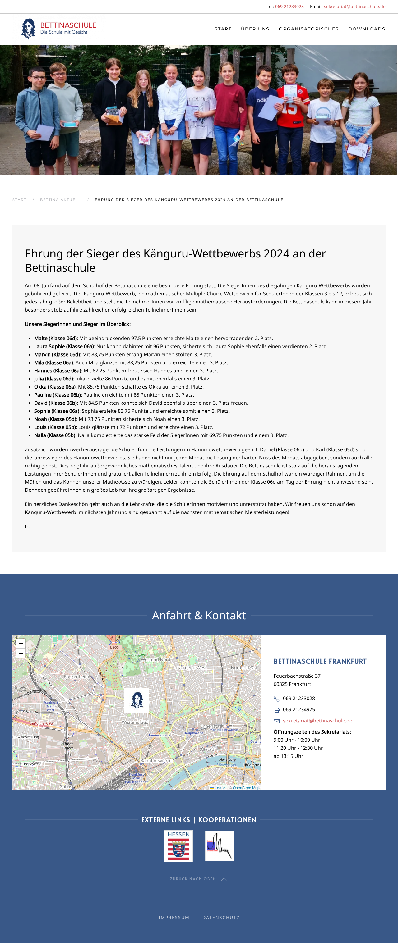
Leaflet (220, 787)
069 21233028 (289, 6)
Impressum (174, 917)
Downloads (367, 29)
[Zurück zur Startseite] (59, 29)
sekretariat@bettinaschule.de (355, 6)
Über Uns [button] (255, 29)
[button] (136, 700)
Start (223, 29)
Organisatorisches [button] (309, 29)
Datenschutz (221, 917)
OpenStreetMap (246, 787)
